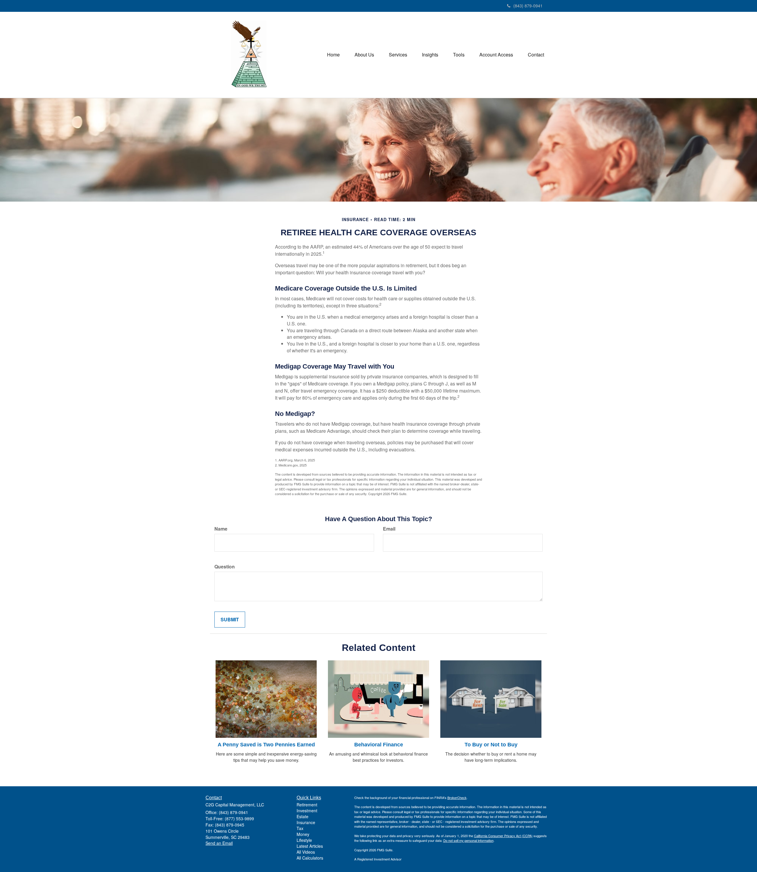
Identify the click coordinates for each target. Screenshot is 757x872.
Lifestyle (304, 840)
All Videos (306, 852)
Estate (302, 816)
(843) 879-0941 (528, 6)
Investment (307, 810)
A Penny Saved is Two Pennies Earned (266, 745)
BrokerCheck (457, 797)
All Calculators (310, 858)
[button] (364, 54)
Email (389, 529)
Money (303, 834)
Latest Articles (310, 846)
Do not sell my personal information (468, 840)
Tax (300, 828)
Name (220, 529)
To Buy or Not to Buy (491, 745)
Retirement (307, 805)
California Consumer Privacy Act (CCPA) (503, 835)
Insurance (306, 822)
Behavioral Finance (378, 745)
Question (224, 566)
